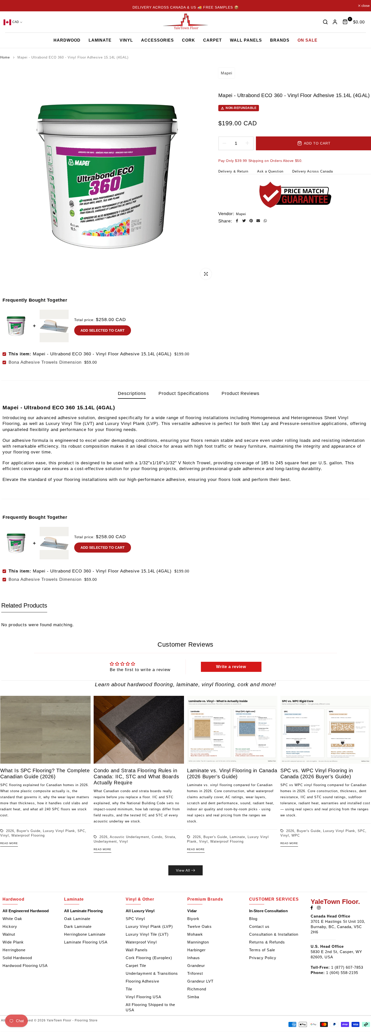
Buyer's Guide (28, 831)
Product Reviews (240, 393)
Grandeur (196, 965)
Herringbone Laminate (84, 934)
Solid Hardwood (17, 958)
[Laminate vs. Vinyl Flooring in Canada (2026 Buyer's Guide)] (232, 730)
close (8, 5)
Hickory (10, 926)
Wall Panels (137, 950)
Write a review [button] (231, 667)
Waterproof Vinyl (141, 942)
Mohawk (195, 934)
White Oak (12, 918)
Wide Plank (13, 942)
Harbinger (196, 950)
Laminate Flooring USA (86, 942)
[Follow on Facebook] (312, 908)
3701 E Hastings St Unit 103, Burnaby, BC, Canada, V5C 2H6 (338, 926)
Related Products (24, 605)
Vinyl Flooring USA (143, 997)
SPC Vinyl (135, 918)
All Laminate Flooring (83, 911)
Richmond (196, 989)
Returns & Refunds (267, 942)
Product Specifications (183, 393)
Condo (157, 837)
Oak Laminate (77, 918)
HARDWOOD (67, 40)
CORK (188, 40)
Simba (193, 997)
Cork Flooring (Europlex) (149, 958)
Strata (170, 837)
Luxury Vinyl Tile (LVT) (147, 934)
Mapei (226, 73)
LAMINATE (100, 40)
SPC (81, 831)
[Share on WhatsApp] (265, 221)
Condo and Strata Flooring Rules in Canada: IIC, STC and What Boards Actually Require (136, 776)
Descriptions (132, 393)
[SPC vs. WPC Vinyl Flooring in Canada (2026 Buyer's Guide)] (325, 730)
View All (183, 870)
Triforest (195, 973)
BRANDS (279, 40)
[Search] (325, 22)
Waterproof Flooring (28, 835)
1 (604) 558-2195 (342, 972)
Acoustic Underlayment (129, 837)
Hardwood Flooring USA (25, 965)
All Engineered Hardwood (26, 911)
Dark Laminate (78, 926)
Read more (9, 843)
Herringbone (14, 950)
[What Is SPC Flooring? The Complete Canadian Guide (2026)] (45, 730)
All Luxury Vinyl (140, 911)
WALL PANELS (246, 40)
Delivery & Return (233, 171)
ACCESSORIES (157, 40)
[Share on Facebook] (237, 221)
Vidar (192, 911)
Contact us (259, 926)
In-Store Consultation (268, 911)
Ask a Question (270, 171)
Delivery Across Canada (312, 171)
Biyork (193, 918)
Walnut (9, 934)
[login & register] (335, 22)
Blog (253, 918)
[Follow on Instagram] (319, 908)
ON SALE (307, 40)
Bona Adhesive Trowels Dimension (45, 362)
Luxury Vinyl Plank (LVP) (149, 926)
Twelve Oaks (199, 926)
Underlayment (105, 841)
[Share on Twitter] (244, 221)
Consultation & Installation (273, 934)
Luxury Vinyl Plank (59, 831)
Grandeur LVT (200, 981)
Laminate (237, 837)
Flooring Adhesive (142, 981)
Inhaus (193, 958)
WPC (296, 835)
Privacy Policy (262, 958)
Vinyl (4, 835)
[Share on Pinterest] (251, 221)
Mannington (198, 942)
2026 (10, 831)
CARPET (212, 40)
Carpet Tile (136, 965)
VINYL (126, 40)
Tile (129, 989)
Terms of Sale (262, 950)
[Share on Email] (258, 221)
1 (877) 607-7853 (347, 967)
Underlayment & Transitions (152, 973)
